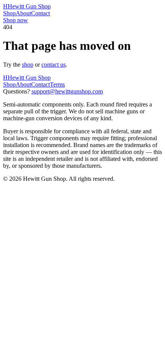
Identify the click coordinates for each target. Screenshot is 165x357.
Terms (57, 84)
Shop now (15, 20)
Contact (40, 13)
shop (27, 64)
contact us (53, 64)
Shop (9, 13)
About (23, 13)
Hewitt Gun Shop (27, 6)
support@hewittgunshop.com (67, 91)
